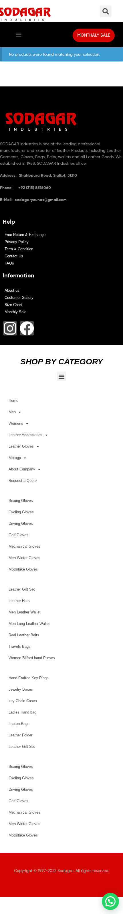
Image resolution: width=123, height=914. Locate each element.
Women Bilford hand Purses (32, 658)
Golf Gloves (18, 535)
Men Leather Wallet (25, 612)
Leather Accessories (25, 435)
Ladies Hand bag (22, 712)
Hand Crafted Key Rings (29, 678)
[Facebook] (27, 328)
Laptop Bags (19, 724)
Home (13, 400)
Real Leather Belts (24, 635)
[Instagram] (10, 328)
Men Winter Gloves (24, 558)
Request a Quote (23, 480)
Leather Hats (19, 601)
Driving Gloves (21, 523)
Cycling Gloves (21, 512)
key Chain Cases (23, 701)
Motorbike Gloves (23, 569)
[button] (18, 34)
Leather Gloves (21, 446)
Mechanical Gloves (24, 546)
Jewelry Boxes (21, 689)
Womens (16, 423)
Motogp (15, 458)
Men (12, 412)
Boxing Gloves (21, 500)
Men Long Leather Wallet (29, 623)
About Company (22, 469)
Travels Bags (20, 646)
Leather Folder (20, 735)
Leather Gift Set (22, 589)
